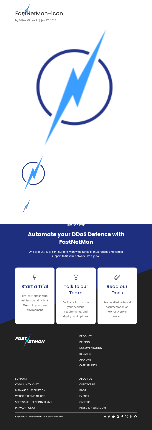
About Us (85, 378)
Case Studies (88, 365)
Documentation (90, 348)
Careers (84, 402)
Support (21, 378)
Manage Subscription (30, 390)
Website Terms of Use (30, 396)
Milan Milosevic (28, 20)
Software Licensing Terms (33, 402)
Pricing (84, 342)
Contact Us (87, 384)
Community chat (27, 384)
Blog (82, 390)
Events (84, 396)
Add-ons (85, 359)
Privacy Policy (25, 407)
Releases (85, 354)
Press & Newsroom (92, 407)
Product (85, 336)
